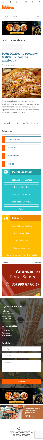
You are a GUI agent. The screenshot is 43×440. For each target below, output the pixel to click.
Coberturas (6, 316)
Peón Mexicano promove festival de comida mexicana (20, 57)
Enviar (21, 381)
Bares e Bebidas (21, 187)
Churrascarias (21, 240)
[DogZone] (21, 27)
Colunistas (6, 318)
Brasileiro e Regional (21, 201)
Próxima (35, 123)
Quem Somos (7, 330)
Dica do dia (11, 147)
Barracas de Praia (21, 194)
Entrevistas (7, 335)
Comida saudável (21, 248)
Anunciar (6, 333)
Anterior (7, 123)
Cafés (21, 209)
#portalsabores (21, 435)
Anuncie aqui (37, 262)
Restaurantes (13, 155)
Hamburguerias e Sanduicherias (21, 255)
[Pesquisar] (38, 16)
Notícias (10, 164)
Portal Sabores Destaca (21, 180)
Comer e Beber (14, 47)
